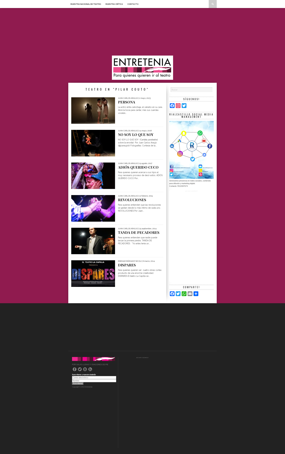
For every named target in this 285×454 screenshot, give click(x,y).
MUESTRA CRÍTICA (114, 4)
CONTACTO (132, 4)
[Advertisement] (142, 32)
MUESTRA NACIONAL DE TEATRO (86, 4)
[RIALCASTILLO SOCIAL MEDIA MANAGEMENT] (191, 178)
